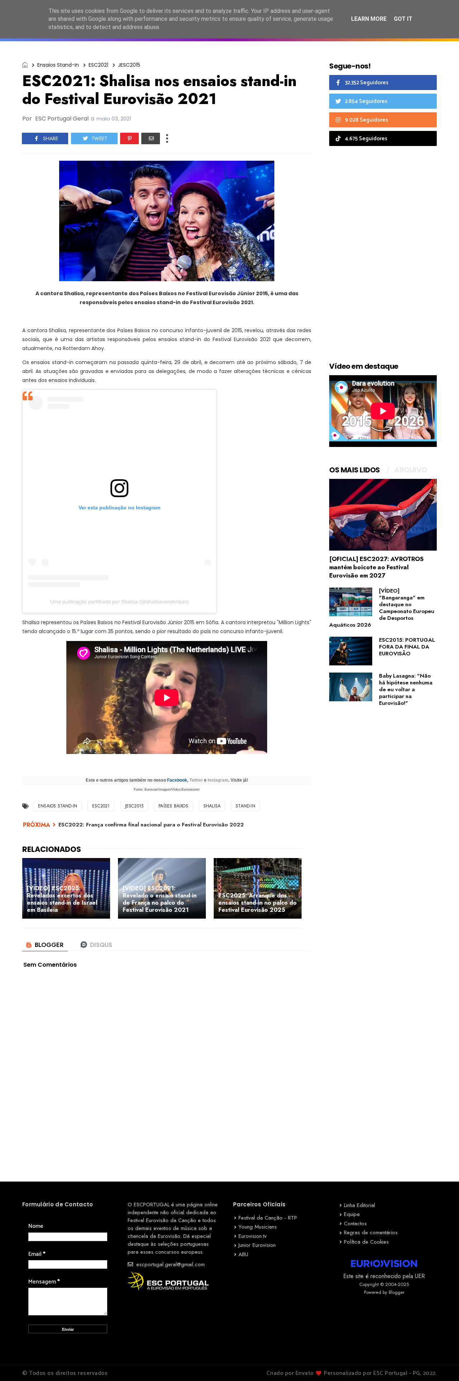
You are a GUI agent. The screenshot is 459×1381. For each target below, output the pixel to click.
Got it (403, 18)
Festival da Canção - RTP (267, 1218)
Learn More (369, 18)
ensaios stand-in (58, 65)
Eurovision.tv (252, 1236)
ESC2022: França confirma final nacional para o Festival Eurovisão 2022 (151, 825)
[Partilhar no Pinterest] (129, 138)
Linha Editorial (359, 1205)
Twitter (196, 780)
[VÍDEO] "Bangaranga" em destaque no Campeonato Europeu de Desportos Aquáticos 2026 (381, 608)
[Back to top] (441, 1363)
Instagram (218, 780)
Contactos (355, 1223)
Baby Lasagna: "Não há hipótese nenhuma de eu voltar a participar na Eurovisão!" (405, 689)
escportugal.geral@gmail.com (169, 1264)
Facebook (177, 780)
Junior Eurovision (257, 1245)
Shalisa (212, 806)
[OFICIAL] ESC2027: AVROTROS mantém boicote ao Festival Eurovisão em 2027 (376, 567)
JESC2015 (129, 65)
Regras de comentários (371, 1232)
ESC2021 (98, 65)
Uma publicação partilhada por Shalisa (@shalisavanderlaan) (119, 601)
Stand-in (245, 806)
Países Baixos (173, 806)
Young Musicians (257, 1227)
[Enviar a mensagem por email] (150, 138)
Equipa (352, 1214)
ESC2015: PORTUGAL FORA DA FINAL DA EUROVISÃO (407, 646)
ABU (243, 1254)
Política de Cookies (366, 1242)
